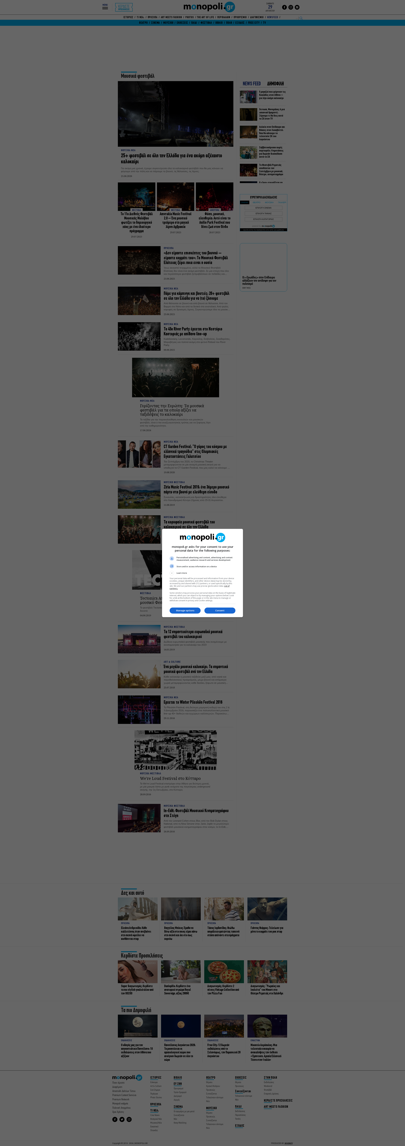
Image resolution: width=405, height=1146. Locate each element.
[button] (202, 573)
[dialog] (202, 573)
